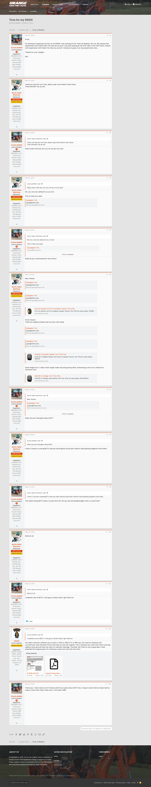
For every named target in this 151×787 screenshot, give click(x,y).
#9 (110, 487)
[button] (65, 4)
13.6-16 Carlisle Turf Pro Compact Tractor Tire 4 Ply (55, 309)
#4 (110, 178)
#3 (110, 133)
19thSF (16, 641)
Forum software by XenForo (29, 776)
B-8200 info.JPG (33, 673)
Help (128, 783)
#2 (110, 80)
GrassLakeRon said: (34, 184)
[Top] (137, 782)
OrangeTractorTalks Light (19, 783)
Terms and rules (109, 783)
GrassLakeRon (16, 23)
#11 (109, 584)
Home (56, 756)
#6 (110, 275)
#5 (110, 230)
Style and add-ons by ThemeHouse (62, 776)
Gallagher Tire (31, 200)
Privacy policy (121, 783)
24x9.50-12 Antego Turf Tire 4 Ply (47, 376)
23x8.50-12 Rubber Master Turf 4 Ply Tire (50, 354)
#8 (110, 435)
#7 (110, 390)
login (100, 756)
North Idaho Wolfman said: (36, 139)
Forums (56, 761)
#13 (109, 684)
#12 (109, 629)
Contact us (58, 765)
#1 (110, 35)
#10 (109, 532)
